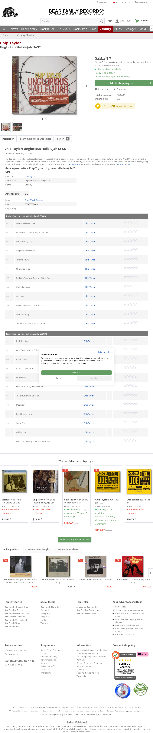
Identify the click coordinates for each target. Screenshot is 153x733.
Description (8, 138)
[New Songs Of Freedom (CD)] (76, 481)
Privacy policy (105, 352)
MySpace (44, 616)
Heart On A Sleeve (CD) (58, 581)
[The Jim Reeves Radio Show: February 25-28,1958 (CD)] (20, 566)
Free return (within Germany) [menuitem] (128, 625)
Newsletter (45, 669)
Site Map (80, 669)
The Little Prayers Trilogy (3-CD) (44, 501)
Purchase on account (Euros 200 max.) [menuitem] (129, 614)
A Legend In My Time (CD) (133, 581)
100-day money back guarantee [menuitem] (129, 610)
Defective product (48, 659)
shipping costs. (39, 707)
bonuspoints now (124, 106)
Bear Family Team (12, 626)
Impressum (45, 672)
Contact (44, 653)
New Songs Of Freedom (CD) (76, 501)
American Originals (95, 579)
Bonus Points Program (50, 650)
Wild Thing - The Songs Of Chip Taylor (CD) (12, 501)
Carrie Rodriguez (123, 164)
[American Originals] (95, 566)
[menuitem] (72, 21)
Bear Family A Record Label (88, 610)
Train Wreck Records (34, 200)
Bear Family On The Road (15, 620)
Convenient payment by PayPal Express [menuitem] (129, 630)
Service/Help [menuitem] (143, 2)
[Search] (101, 21)
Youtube (44, 623)
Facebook (44, 610)
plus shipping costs (113, 62)
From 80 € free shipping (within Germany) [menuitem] (129, 620)
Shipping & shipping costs (87, 672)
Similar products (10, 549)
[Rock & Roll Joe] (139, 481)
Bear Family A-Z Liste (13, 610)
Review (62, 138)
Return (43, 663)
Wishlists (103, 2)
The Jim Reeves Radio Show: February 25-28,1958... (20, 581)
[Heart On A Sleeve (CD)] (58, 566)
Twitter (43, 620)
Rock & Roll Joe (138, 501)
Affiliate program (83, 666)
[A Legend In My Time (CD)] (132, 566)
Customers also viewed (67, 549)
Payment (80, 659)
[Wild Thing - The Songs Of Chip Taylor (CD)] (14, 481)
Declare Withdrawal (76, 722)
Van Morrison (74, 164)
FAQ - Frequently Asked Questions (91, 656)
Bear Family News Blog (50, 607)
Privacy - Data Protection (87, 653)
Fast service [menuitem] (120, 606)
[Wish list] (110, 21)
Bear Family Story (12, 623)
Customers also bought (37, 549)
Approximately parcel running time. (129, 711)
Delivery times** (47, 666)
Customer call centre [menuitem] (124, 634)
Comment (121, 89)
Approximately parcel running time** (93, 650)
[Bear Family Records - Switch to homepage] (9, 12)
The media (81, 676)
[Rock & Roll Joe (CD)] (107, 481)
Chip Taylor (10, 43)
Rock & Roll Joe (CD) (107, 501)
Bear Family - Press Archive (16, 607)
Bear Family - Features (86, 613)
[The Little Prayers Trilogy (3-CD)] (45, 481)
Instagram (45, 613)
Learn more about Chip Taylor (35, 138)
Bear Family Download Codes (17, 613)
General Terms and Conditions (89, 663)
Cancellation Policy (48, 656)
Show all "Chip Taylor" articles (75, 539)
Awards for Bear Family (86, 607)
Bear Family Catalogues (14, 616)
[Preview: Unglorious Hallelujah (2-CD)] (5, 127)
